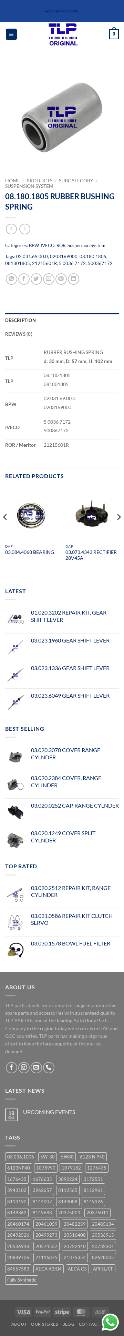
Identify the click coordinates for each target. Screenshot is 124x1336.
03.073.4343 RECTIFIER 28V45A (91, 555)
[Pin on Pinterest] (61, 279)
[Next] (118, 530)
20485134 (103, 1224)
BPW (34, 245)
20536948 (18, 1246)
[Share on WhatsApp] (11, 279)
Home (12, 180)
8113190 (17, 1201)
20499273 (46, 1235)
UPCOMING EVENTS (49, 1112)
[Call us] (48, 1067)
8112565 (68, 1190)
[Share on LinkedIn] (73, 279)
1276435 (96, 1168)
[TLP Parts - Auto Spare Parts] (63, 34)
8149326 (93, 1201)
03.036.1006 (20, 1157)
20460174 (18, 1224)
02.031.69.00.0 (32, 256)
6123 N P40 (92, 1157)
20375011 (97, 1212)
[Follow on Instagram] (24, 1067)
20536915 (103, 1235)
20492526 (18, 1235)
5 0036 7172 (72, 263)
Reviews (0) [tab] (18, 334)
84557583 (18, 1269)
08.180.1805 (93, 256)
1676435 (17, 1179)
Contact (89, 1324)
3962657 (42, 1190)
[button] (11, 34)
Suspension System (29, 186)
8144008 (68, 1201)
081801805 (17, 263)
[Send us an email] (36, 1067)
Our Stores (44, 1324)
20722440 (75, 1246)
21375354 (75, 1257)
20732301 (103, 1246)
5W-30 (47, 1157)
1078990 (45, 1168)
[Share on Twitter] (36, 279)
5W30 (67, 1157)
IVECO (47, 245)
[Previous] (5, 530)
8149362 (17, 1212)
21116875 (46, 1257)
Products (39, 180)
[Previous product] (24, 229)
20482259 (75, 1224)
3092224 (68, 1179)
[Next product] (11, 229)
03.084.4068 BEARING (29, 552)
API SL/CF (103, 1269)
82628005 (103, 1257)
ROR (60, 245)
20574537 (46, 1246)
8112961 (93, 1190)
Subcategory (76, 180)
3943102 (17, 1190)
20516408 (75, 1235)
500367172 (100, 263)
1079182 (71, 1168)
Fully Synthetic (21, 1280)
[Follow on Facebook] (11, 1067)
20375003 (69, 1212)
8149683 (42, 1212)
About (19, 1324)
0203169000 (64, 256)
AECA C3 (77, 1269)
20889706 (18, 1257)
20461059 (46, 1224)
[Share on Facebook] (24, 279)
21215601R (44, 263)
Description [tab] (20, 320)
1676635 (42, 1179)
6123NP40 (18, 1168)
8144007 (42, 1201)
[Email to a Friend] (48, 279)
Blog (68, 1324)
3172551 (93, 1179)
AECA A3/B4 (48, 1269)
